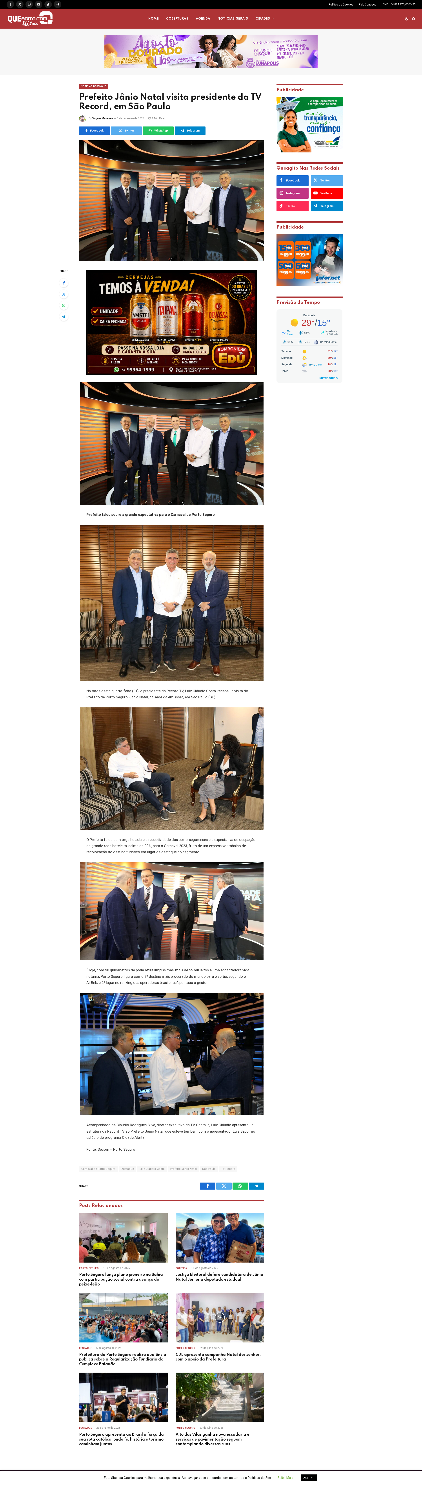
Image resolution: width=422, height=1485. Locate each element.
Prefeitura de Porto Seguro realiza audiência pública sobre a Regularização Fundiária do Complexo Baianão (122, 1359)
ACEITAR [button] (308, 1478)
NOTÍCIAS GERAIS (233, 18)
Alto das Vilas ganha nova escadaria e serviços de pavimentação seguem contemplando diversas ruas (212, 1439)
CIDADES (262, 18)
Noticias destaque (93, 86)
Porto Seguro (89, 1268)
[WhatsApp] (63, 305)
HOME (153, 18)
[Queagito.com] (30, 19)
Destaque (127, 1168)
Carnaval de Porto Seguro (98, 1168)
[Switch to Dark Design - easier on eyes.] (406, 18)
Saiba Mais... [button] (286, 1478)
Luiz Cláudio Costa (152, 1168)
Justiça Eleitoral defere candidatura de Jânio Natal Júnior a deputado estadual (219, 1277)
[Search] (413, 19)
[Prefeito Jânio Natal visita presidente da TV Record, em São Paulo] (171, 200)
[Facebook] (63, 282)
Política (181, 1268)
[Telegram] (63, 316)
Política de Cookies (341, 4)
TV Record (228, 1168)
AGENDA (203, 18)
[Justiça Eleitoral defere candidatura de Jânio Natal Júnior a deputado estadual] (220, 1238)
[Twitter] (63, 294)
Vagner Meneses (102, 118)
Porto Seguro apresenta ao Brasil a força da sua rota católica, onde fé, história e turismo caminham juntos (121, 1439)
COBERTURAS (177, 18)
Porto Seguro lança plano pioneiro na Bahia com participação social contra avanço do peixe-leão (121, 1279)
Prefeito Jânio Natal (183, 1168)
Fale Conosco (368, 4)
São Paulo (209, 1168)
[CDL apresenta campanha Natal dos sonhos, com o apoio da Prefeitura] (220, 1318)
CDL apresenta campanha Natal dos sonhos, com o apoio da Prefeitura (218, 1357)
